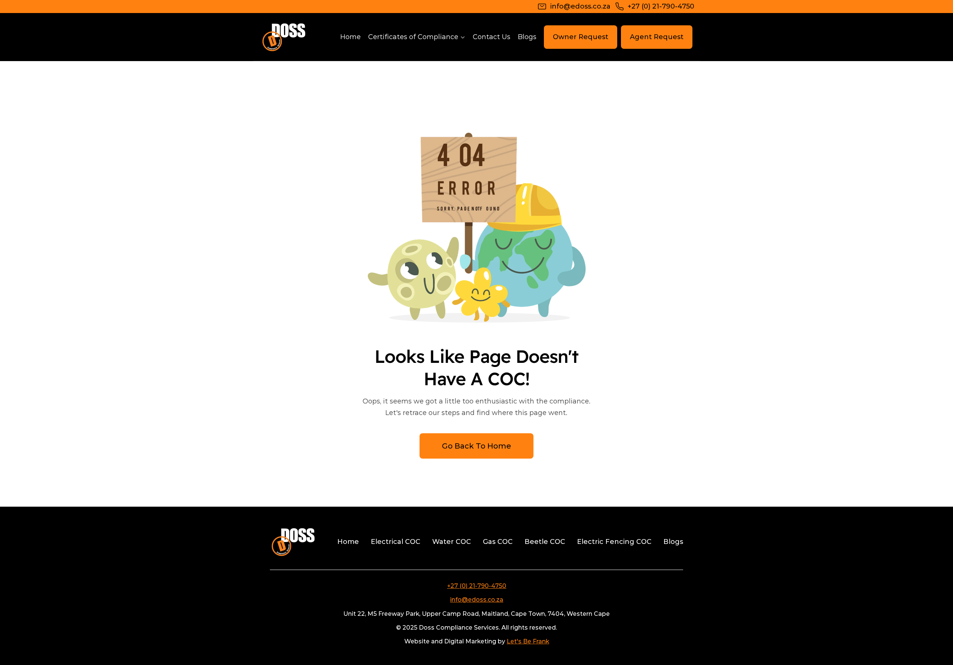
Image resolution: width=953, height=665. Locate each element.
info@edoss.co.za (476, 599)
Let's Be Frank (528, 641)
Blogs (527, 37)
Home (350, 37)
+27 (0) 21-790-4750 (476, 585)
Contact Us (491, 37)
